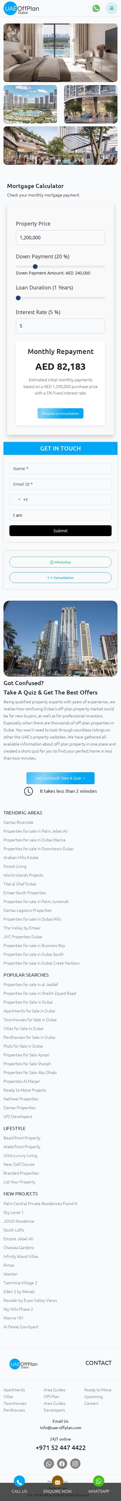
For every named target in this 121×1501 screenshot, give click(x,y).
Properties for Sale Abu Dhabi (30, 1072)
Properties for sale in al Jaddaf (31, 984)
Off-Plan (51, 1396)
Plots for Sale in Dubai (23, 1046)
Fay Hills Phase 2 (18, 1309)
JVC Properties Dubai (23, 936)
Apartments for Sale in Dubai (29, 1011)
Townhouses (15, 1403)
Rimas (9, 1265)
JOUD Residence (19, 1221)
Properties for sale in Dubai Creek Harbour (42, 963)
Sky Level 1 (14, 1212)
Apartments (14, 1390)
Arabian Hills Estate (21, 857)
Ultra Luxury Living (20, 1155)
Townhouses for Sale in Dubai (30, 1019)
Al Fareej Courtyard (21, 1326)
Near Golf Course (19, 1164)
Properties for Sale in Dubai (28, 1002)
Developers (54, 1410)
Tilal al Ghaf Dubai (20, 884)
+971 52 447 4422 (61, 1447)
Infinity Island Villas (21, 1256)
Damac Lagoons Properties (28, 910)
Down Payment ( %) (42, 256)
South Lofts (14, 1230)
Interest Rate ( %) (38, 312)
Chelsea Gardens (19, 1247)
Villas (8, 1396)
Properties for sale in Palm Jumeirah (36, 901)
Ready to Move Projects (25, 1090)
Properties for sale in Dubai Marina (34, 840)
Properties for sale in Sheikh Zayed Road (40, 993)
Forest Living (15, 866)
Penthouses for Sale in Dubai (29, 1037)
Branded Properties (21, 1173)
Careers (91, 1403)
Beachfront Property (22, 1138)
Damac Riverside (18, 822)
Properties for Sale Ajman (26, 1055)
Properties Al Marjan (22, 1081)
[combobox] (19, 499)
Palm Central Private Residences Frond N (40, 1203)
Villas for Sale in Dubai (23, 1028)
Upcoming (93, 1396)
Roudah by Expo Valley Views (30, 1300)
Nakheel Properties (21, 1099)
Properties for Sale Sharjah (27, 1063)
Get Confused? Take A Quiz (58, 778)
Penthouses (14, 1410)
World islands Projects (23, 875)
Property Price (33, 223)
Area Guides (54, 1390)
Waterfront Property (22, 1146)
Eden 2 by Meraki (19, 1291)
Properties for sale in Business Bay (34, 945)
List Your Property (20, 1182)
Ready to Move (98, 1390)
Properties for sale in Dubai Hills (32, 919)
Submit (60, 530)
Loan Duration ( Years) (44, 287)
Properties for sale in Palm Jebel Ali (36, 831)
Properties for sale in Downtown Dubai (38, 848)
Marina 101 (14, 1318)
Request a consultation (60, 413)
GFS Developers (18, 1116)
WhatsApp (62, 562)
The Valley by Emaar (22, 928)
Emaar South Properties (25, 892)
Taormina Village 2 (20, 1282)
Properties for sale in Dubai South (34, 954)
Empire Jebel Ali (18, 1238)
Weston (11, 1274)
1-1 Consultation (60, 578)
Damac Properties (20, 1107)
